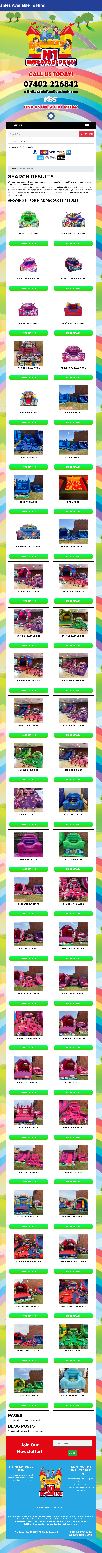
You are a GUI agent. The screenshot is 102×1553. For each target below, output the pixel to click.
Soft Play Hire (79, 1521)
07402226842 (81, 1484)
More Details (29, 243)
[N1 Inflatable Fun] (51, 43)
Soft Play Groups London (59, 1521)
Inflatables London (24, 1521)
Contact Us (58, 1507)
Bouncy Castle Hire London (45, 1516)
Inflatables (78, 1519)
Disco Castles (23, 1519)
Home (13, 168)
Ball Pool (26, 1516)
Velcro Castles (54, 1524)
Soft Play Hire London (34, 1524)
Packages (40, 1521)
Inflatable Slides (63, 1519)
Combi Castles (85, 1516)
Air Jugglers (14, 1516)
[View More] (28, 219)
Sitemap (81, 1490)
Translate (29, 147)
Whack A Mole (70, 1524)
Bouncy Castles (68, 1516)
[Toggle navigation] (87, 126)
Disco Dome (38, 1519)
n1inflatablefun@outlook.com (81, 1487)
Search (88, 134)
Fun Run (50, 1519)
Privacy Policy (44, 1507)
